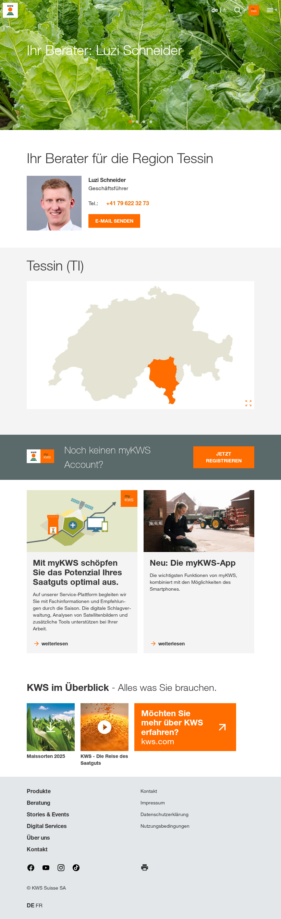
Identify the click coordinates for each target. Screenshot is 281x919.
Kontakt (37, 849)
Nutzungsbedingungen (165, 826)
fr (225, 10)
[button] (105, 734)
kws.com (172, 727)
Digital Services (47, 826)
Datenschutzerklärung (164, 814)
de (214, 10)
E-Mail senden (114, 221)
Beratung (38, 802)
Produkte (39, 791)
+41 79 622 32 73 (127, 203)
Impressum (152, 803)
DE (30, 905)
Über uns (38, 837)
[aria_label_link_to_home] (10, 10)
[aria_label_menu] (270, 10)
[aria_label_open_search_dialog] (238, 10)
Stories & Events (48, 814)
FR (39, 905)
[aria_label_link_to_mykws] (254, 10)
